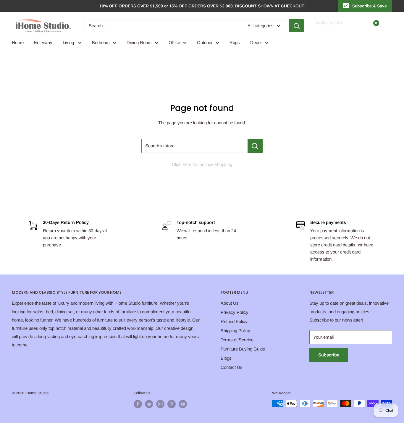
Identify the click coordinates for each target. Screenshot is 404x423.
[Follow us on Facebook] (138, 404)
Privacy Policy (234, 312)
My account (329, 28)
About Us (230, 303)
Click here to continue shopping (202, 164)
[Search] (296, 25)
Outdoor (205, 42)
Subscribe (328, 354)
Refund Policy (234, 321)
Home (18, 42)
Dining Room (139, 42)
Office (174, 42)
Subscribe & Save (369, 6)
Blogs (226, 358)
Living (69, 42)
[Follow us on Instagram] (160, 404)
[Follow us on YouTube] (183, 404)
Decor (256, 42)
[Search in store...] (255, 146)
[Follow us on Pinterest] (171, 404)
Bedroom (101, 42)
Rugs (235, 42)
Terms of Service (237, 339)
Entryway (43, 42)
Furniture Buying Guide (243, 348)
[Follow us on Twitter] (149, 404)
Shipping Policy (235, 330)
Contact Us (232, 367)
